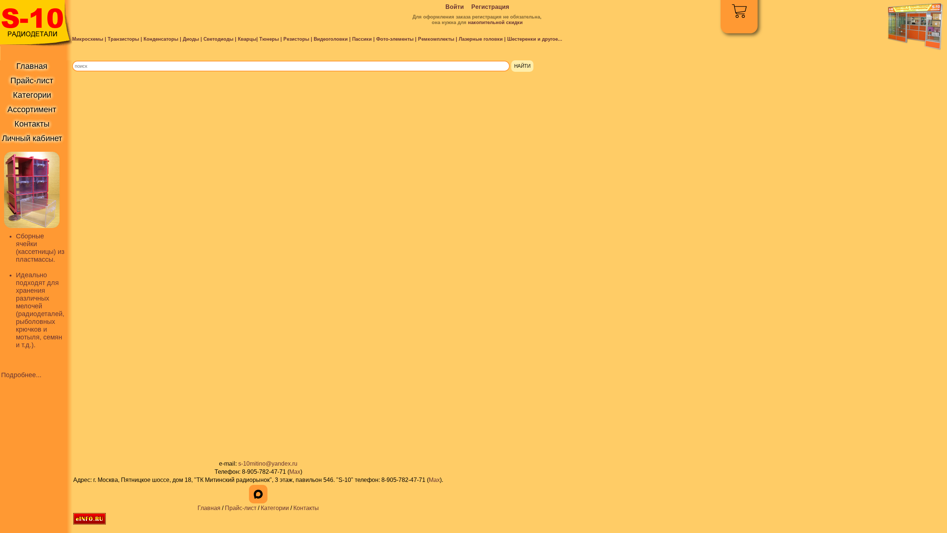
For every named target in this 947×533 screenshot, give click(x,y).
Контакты (306, 508)
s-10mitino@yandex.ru (267, 463)
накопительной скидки (495, 22)
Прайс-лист (240, 508)
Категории (275, 508)
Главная (209, 508)
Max (294, 472)
